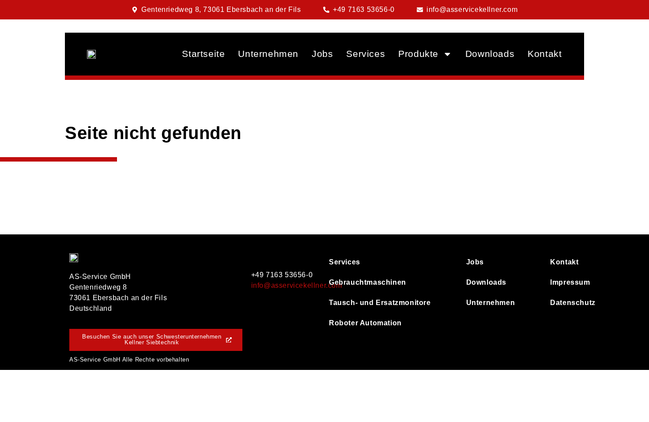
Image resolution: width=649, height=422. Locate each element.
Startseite (203, 54)
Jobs (322, 54)
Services (365, 54)
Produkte (418, 54)
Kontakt (545, 54)
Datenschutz (565, 302)
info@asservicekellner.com (296, 285)
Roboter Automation (365, 323)
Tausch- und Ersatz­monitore (380, 302)
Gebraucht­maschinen (367, 282)
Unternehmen (268, 54)
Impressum (565, 282)
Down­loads (489, 54)
